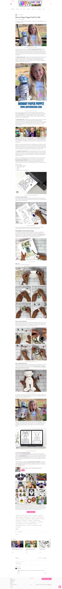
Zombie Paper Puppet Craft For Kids (31, 549)
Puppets (17, 518)
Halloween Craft (18, 515)
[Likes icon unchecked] (18, 573)
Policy (11, 585)
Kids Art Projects (12, 579)
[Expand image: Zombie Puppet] (24, 127)
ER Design (49, 584)
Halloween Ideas (35, 515)
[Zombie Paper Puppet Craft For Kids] (31, 544)
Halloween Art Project (24, 515)
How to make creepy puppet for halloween (30, 523)
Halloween (30, 515)
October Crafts (42, 518)
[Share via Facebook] (15, 531)
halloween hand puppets (36, 520)
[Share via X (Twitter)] (17, 531)
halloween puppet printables (35, 518)
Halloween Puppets (22, 518)
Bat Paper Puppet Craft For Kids (17, 549)
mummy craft (28, 525)
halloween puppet (18, 520)
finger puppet (28, 518)
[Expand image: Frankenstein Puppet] (45, 127)
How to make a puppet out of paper (21, 525)
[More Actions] (46, 568)
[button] (11, 3)
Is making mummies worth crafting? (36, 525)
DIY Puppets (30, 520)
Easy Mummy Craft (43, 549)
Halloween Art (41, 515)
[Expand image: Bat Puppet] (35, 127)
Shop (11, 582)
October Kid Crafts (24, 520)
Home (11, 578)
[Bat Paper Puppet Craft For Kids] (17, 544)
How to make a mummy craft (20, 523)
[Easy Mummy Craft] (45, 544)
